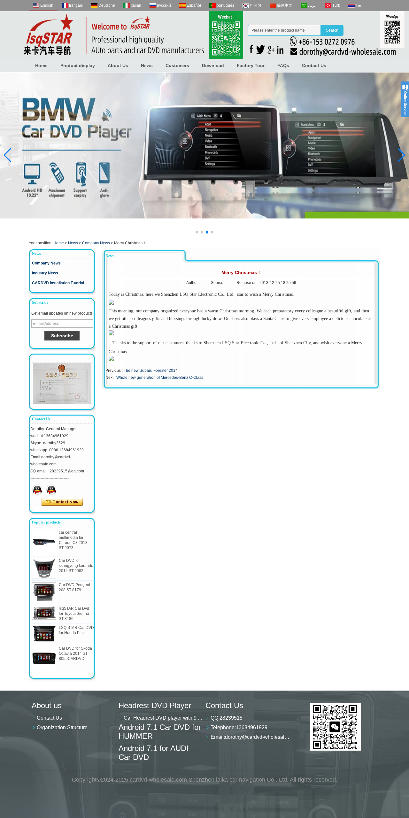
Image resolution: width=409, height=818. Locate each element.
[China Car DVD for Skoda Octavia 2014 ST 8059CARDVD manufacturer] (44, 658)
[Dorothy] (37, 490)
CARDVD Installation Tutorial (58, 283)
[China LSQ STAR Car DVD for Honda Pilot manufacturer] (44, 633)
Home (41, 65)
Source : (218, 282)
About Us (118, 65)
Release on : (247, 282)
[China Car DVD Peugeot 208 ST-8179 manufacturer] (44, 592)
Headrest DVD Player (155, 705)
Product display (77, 65)
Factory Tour (251, 65)
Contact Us (314, 65)
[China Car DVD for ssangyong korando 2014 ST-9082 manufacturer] (44, 568)
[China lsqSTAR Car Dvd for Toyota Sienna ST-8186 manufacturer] (44, 613)
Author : (193, 282)
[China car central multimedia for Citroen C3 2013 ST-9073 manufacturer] (44, 542)
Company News (96, 243)
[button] (197, 232)
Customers (177, 65)
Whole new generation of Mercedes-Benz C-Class (159, 377)
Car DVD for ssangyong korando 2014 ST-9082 (76, 565)
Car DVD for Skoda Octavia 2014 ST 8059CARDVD (75, 653)
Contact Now (62, 502)
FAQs (283, 65)
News (147, 65)
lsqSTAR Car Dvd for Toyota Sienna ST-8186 (74, 613)
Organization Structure (62, 727)
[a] (204, 145)
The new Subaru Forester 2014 (151, 370)
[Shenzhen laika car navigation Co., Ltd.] (204, 35)
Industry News (45, 273)
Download (213, 65)
